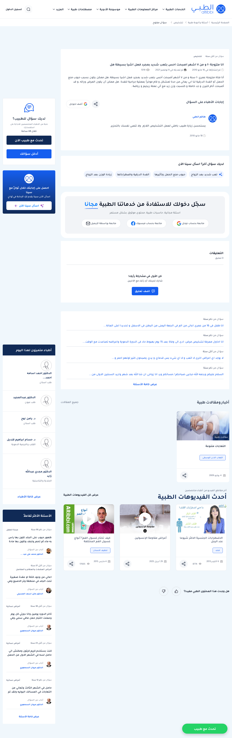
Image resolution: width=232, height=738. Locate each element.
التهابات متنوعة (216, 446)
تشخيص (178, 22)
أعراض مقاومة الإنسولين (151, 538)
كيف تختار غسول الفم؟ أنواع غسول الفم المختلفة (92, 539)
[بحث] (28, 9)
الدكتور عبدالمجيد (24, 397)
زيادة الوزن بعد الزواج (99, 174)
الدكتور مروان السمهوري (31, 630)
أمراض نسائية (13, 606)
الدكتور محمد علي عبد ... (31, 554)
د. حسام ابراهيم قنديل (21, 439)
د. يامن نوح (28, 418)
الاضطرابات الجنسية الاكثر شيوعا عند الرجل (201, 539)
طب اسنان (46, 382)
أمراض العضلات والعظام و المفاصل (34, 569)
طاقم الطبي (199, 117)
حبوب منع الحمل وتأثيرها (170, 174)
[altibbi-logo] (208, 9)
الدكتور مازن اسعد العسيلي (30, 593)
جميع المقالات (69, 402)
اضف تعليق (142, 291)
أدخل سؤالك (29, 153)
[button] (174, 9)
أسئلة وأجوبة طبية (198, 22)
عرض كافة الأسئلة (145, 384)
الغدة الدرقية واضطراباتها (133, 174)
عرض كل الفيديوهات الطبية (80, 495)
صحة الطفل (12, 529)
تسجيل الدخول (14, 9)
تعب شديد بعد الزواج (204, 174)
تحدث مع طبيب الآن (29, 140)
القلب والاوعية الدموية (23, 444)
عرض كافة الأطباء (29, 496)
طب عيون (30, 402)
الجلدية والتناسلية (42, 480)
